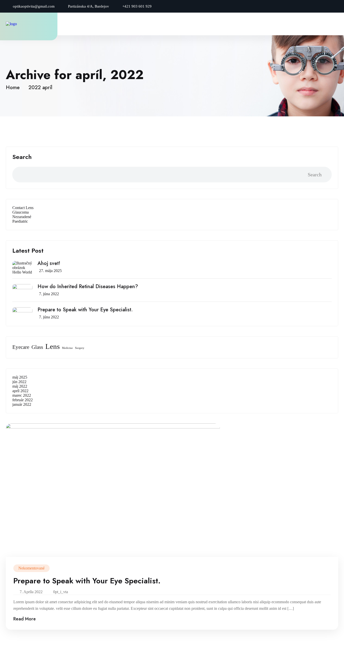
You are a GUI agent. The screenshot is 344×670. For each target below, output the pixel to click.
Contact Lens (22, 208)
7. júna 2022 (49, 294)
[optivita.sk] (22, 24)
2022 (34, 87)
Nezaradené (21, 217)
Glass (37, 347)
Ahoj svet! (49, 263)
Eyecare (20, 347)
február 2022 (22, 400)
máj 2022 (19, 386)
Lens (52, 346)
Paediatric (20, 221)
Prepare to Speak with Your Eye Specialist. (85, 310)
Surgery (79, 348)
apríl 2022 (20, 391)
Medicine (67, 348)
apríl (47, 87)
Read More (24, 619)
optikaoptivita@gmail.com (34, 6)
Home (14, 87)
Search (22, 157)
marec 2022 (21, 395)
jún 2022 (19, 382)
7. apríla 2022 (31, 592)
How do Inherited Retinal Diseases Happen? (88, 287)
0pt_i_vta (60, 592)
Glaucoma (20, 212)
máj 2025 (19, 377)
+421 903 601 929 (137, 6)
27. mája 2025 (50, 271)
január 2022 (21, 404)
